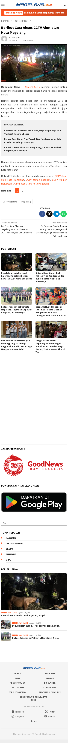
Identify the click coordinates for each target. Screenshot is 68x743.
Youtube (51, 716)
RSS (35, 721)
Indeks (17, 673)
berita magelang (14, 543)
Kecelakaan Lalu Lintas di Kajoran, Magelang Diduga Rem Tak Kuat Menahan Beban (16, 276)
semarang (11, 554)
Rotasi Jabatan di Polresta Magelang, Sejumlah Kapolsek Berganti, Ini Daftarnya (16, 309)
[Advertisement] (34, 393)
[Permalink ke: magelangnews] (4, 38)
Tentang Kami (17, 687)
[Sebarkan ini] (42, 214)
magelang (26, 201)
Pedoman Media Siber (50, 692)
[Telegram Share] (56, 214)
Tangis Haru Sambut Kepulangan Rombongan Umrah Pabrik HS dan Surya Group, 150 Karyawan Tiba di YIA (50, 346)
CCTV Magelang (10, 201)
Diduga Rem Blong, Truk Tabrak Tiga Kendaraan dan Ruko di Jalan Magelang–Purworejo (49, 277)
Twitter (51, 711)
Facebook (19, 711)
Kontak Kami (49, 687)
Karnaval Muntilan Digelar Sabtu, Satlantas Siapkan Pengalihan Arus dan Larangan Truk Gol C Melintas (50, 311)
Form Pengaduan (17, 692)
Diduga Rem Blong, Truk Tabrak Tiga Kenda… (36, 625)
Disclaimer (50, 683)
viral (8, 559)
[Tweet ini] (49, 214)
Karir (17, 678)
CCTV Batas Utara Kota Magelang (31, 183)
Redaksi (50, 678)
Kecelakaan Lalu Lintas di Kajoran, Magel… (24, 615)
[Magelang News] (33, 4)
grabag (9, 549)
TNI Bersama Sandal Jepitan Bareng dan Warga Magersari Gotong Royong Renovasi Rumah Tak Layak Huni (51, 229)
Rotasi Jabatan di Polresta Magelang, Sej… (35, 638)
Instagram (19, 716)
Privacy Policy (17, 683)
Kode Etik (50, 673)
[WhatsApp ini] (63, 214)
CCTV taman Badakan (38, 179)
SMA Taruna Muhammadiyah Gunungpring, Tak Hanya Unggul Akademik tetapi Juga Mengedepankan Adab (16, 345)
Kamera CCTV (32, 86)
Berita (4, 613)
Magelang (12, 613)
